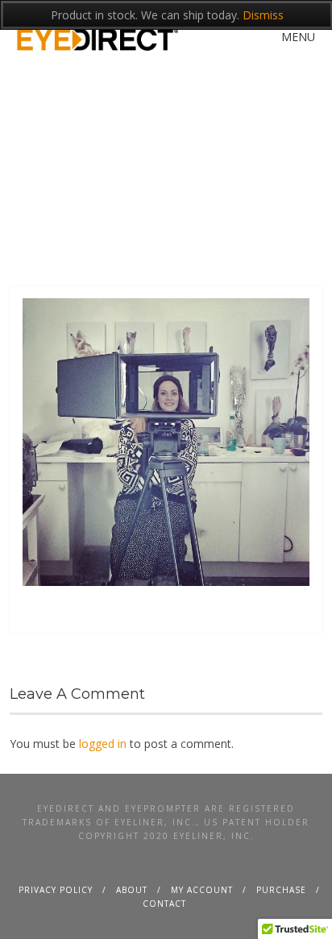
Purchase (281, 889)
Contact (164, 903)
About (131, 889)
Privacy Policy (56, 889)
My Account (202, 889)
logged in (103, 743)
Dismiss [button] (263, 15)
